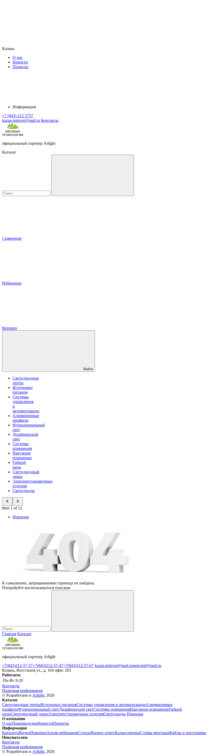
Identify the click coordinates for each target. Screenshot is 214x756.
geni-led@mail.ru (147, 665)
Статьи (84, 732)
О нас (18, 57)
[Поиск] (92, 175)
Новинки (21, 517)
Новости (20, 62)
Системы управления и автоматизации (111, 704)
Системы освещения (22, 446)
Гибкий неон (19, 464)
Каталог (24, 634)
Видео (24, 732)
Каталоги (10, 732)
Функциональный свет (38, 709)
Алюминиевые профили (26, 418)
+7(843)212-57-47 (48, 665)
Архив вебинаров (62, 732)
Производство (25, 723)
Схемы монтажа (154, 732)
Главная (9, 634)
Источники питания (23, 389)
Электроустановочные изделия (76, 714)
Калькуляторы (127, 732)
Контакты (49, 120)
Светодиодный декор (30, 714)
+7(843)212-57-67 (78, 665)
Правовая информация (22, 690)
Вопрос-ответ (103, 732)
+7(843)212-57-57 (17, 665)
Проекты (20, 67)
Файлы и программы (187, 732)
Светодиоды (24, 490)
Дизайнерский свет (76, 709)
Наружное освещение (22, 455)
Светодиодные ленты (21, 704)
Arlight (38, 695)
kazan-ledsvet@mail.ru (114, 665)
